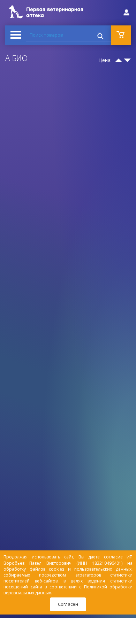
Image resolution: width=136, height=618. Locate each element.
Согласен (68, 604)
